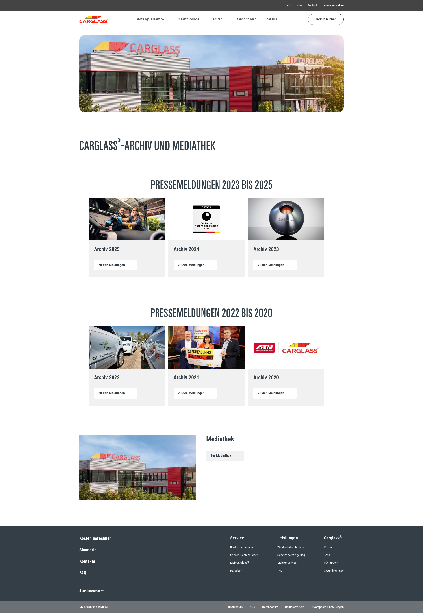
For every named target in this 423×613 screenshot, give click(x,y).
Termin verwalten (333, 5)
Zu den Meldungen (111, 265)
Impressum (235, 607)
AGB (252, 607)
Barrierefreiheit (294, 607)
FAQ (288, 5)
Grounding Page (334, 570)
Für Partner (331, 562)
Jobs (299, 5)
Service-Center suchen (244, 555)
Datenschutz (270, 607)
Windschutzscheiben (290, 547)
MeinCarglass (239, 562)
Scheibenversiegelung (291, 555)
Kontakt (312, 5)
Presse (328, 547)
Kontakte (87, 561)
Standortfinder (246, 19)
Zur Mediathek (221, 456)
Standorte (88, 549)
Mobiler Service (287, 562)
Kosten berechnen (95, 538)
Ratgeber (235, 570)
